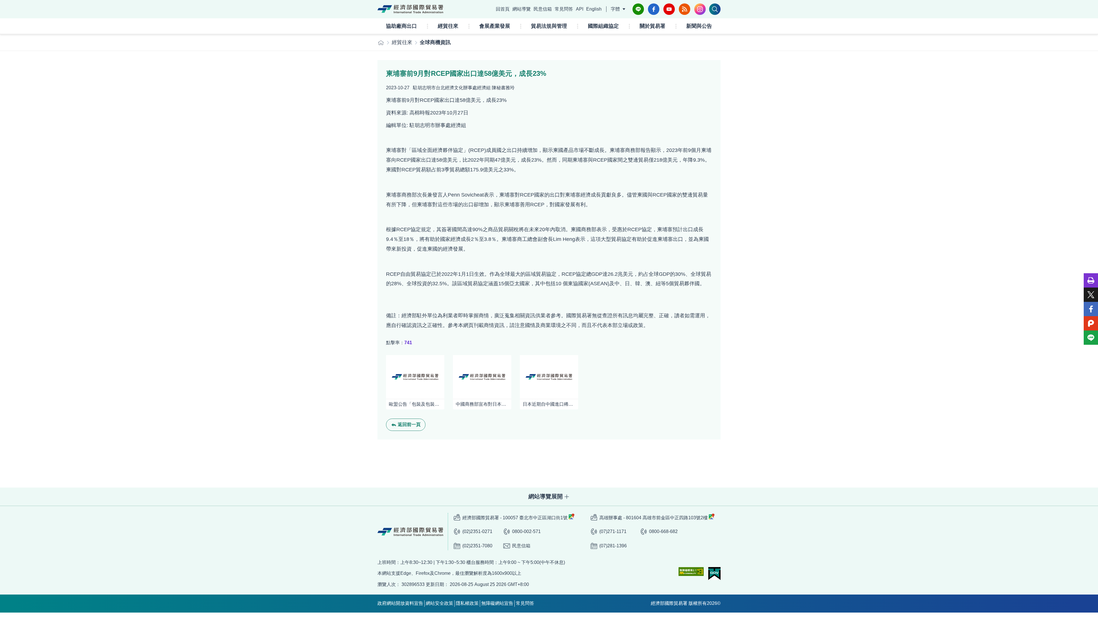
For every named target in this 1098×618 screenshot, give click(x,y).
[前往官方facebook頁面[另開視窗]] (653, 9)
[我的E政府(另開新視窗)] (714, 573)
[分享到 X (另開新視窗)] (1091, 295)
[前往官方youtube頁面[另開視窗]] (669, 9)
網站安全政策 (439, 603)
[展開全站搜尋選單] (715, 9)
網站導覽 (521, 9)
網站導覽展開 (545, 496)
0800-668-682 (663, 531)
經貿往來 (448, 26)
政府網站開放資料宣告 (400, 603)
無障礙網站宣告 (497, 603)
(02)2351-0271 (477, 531)
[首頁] (380, 42)
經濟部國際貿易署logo (410, 9)
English (594, 9)
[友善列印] (1091, 280)
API (579, 9)
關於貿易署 (652, 26)
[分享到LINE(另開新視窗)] (1091, 337)
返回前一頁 (409, 424)
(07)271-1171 (612, 531)
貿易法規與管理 (549, 26)
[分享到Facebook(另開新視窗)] (1091, 309)
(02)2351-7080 (477, 545)
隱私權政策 (467, 603)
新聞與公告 (699, 26)
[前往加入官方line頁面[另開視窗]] (638, 9)
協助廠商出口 (401, 26)
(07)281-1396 (613, 545)
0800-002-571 (526, 531)
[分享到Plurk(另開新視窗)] (1091, 323)
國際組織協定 (603, 26)
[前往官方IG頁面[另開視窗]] (700, 9)
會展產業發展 (494, 26)
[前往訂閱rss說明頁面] (684, 9)
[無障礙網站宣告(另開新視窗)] (691, 571)
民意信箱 (543, 9)
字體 (615, 9)
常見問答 (564, 9)
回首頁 (503, 9)
